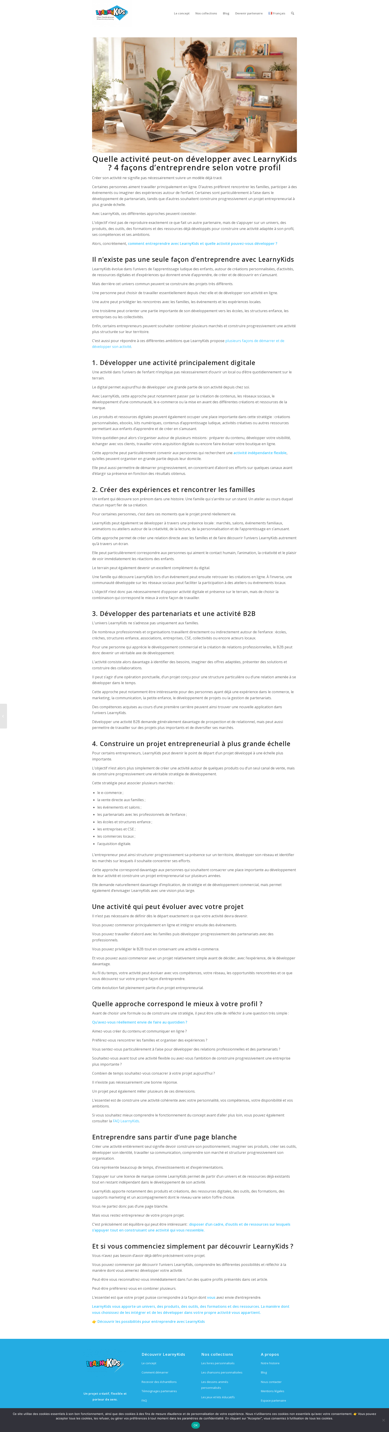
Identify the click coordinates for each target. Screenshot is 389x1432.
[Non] (383, 1420)
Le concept (149, 1363)
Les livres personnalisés (218, 1363)
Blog (264, 1372)
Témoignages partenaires (159, 1391)
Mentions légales (272, 1391)
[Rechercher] (292, 13)
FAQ (144, 1400)
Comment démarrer (155, 1372)
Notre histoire (270, 1363)
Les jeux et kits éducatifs (218, 1397)
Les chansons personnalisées (221, 1372)
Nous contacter (271, 1382)
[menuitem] (181, 13)
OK (196, 1425)
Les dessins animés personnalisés (214, 1385)
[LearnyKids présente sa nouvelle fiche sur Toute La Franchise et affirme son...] (3, 716)
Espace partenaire (273, 1400)
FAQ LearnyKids (126, 1121)
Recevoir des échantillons (159, 1382)
